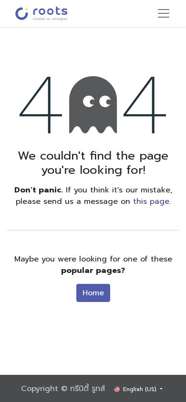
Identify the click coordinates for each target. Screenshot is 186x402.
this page (151, 201)
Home (93, 293)
